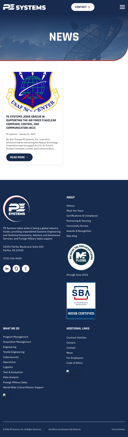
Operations (9, 362)
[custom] (16, 268)
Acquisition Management (17, 341)
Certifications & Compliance (82, 215)
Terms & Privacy (118, 429)
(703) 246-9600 (12, 258)
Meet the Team (75, 210)
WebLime (77, 429)
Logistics (8, 367)
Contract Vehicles (76, 337)
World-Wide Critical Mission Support (23, 387)
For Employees (74, 357)
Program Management (15, 336)
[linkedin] (7, 268)
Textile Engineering (13, 351)
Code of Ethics (74, 362)
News (69, 352)
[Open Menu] (122, 7)
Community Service (77, 225)
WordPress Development (59, 429)
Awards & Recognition (78, 230)
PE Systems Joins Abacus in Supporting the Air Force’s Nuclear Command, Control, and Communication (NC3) (31, 122)
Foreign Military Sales (15, 382)
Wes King (71, 235)
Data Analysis (11, 377)
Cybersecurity (11, 357)
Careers (70, 342)
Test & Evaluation (13, 372)
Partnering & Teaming (78, 220)
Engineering (9, 346)
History (70, 205)
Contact (70, 347)
